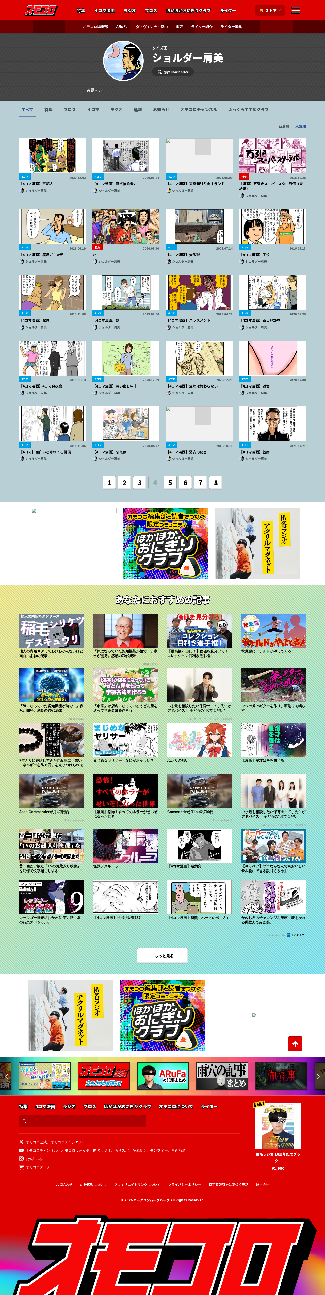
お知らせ (161, 109)
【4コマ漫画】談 (105, 320)
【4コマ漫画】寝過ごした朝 (41, 254)
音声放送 (178, 1150)
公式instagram (37, 1158)
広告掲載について (93, 1184)
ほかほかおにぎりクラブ (188, 11)
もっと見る (164, 955)
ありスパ (122, 1150)
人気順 (300, 126)
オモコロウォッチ (75, 1150)
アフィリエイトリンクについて (137, 1184)
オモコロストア (38, 1166)
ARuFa (122, 26)
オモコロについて (176, 1106)
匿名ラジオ (102, 1150)
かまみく (139, 1150)
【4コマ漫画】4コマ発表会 (40, 386)
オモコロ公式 (36, 1141)
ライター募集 (231, 26)
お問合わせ (64, 1184)
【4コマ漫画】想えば (109, 451)
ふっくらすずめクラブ (248, 109)
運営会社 (262, 1184)
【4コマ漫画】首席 (254, 451)
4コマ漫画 (45, 1106)
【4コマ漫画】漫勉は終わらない (192, 386)
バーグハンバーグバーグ (151, 1199)
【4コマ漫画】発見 (34, 320)
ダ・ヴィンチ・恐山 (152, 26)
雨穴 (179, 26)
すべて (27, 109)
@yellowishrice (176, 72)
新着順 (284, 126)
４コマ (93, 109)
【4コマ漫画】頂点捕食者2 (114, 183)
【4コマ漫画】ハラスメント (188, 320)
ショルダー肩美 (36, 190)
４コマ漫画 (104, 11)
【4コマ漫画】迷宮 (254, 386)
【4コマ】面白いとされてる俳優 (45, 451)
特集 (81, 11)
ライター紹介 (202, 26)
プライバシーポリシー (184, 1184)
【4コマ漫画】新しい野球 (259, 320)
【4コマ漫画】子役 (254, 254)
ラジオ (130, 11)
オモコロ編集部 (95, 26)
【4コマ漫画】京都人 (36, 183)
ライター (228, 11)
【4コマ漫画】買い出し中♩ (114, 386)
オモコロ (41, 10)
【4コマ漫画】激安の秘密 (186, 451)
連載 (138, 109)
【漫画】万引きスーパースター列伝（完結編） (271, 186)
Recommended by (274, 935)
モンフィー (159, 1150)
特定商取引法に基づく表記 (228, 1184)
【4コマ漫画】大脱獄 (183, 254)
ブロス (151, 11)
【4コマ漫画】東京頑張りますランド (195, 183)
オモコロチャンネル (199, 109)
